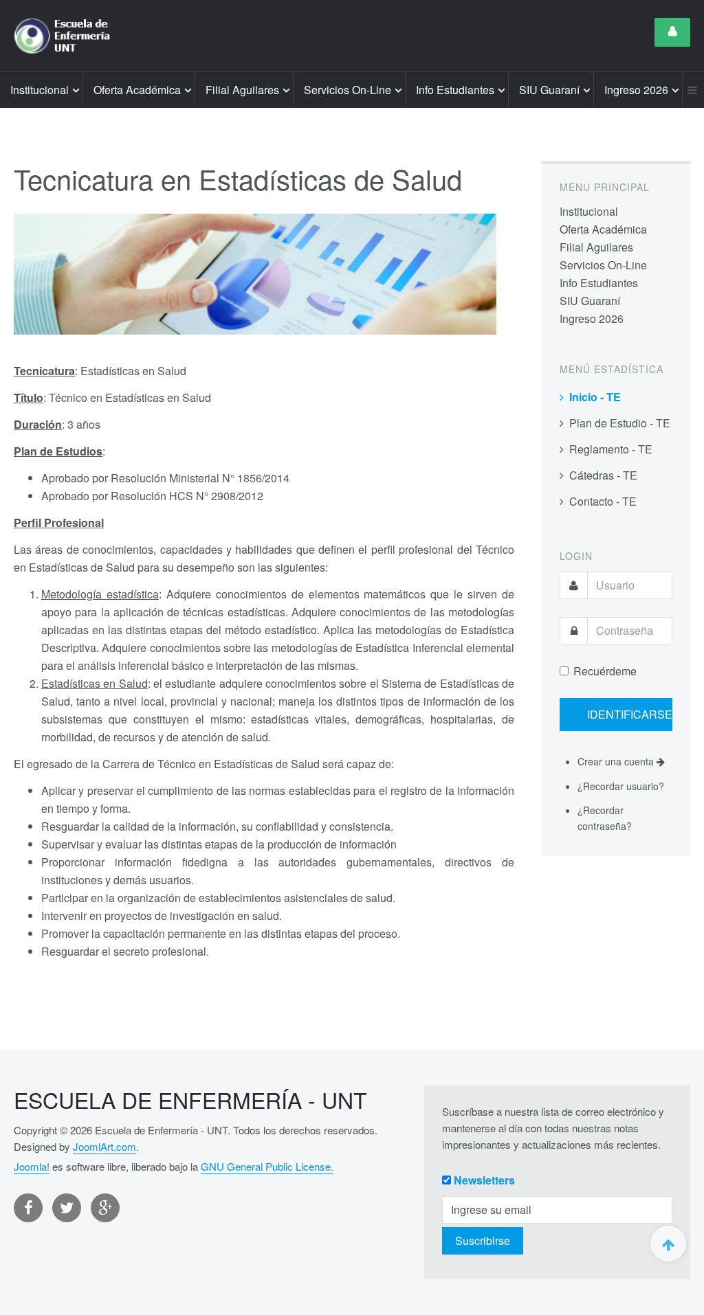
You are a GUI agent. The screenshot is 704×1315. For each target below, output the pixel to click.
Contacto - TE (603, 501)
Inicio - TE (595, 397)
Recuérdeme (605, 671)
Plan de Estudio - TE (619, 423)
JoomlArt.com (104, 1146)
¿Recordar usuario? (621, 786)
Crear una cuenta (617, 761)
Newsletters (484, 1180)
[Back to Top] (668, 1243)
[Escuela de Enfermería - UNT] (66, 36)
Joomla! (32, 1166)
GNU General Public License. (267, 1166)
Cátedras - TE (603, 475)
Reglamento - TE (610, 449)
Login (672, 32)
